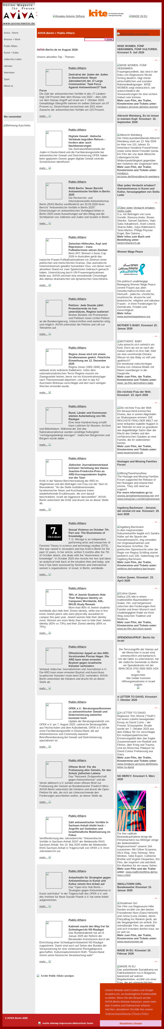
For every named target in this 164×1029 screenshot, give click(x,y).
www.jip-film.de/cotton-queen (134, 628)
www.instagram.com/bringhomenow (138, 498)
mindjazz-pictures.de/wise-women (137, 106)
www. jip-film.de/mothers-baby (135, 383)
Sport (6, 79)
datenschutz (79, 1023)
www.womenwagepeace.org (133, 316)
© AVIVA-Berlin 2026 (16, 1018)
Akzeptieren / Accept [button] (130, 1023)
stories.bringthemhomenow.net (135, 495)
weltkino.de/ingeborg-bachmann (136, 568)
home (90, 1023)
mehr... (43, 116)
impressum (65, 1023)
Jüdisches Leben (12, 59)
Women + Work (11, 39)
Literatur (7, 66)
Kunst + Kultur (11, 52)
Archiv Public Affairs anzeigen (57, 975)
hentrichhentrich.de (128, 243)
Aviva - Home (10, 33)
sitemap (54, 1023)
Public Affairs (10, 46)
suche (45, 1023)
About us (8, 86)
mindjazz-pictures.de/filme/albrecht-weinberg (138, 175)
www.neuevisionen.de (130, 452)
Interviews (9, 72)
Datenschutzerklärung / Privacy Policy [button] (127, 1013)
